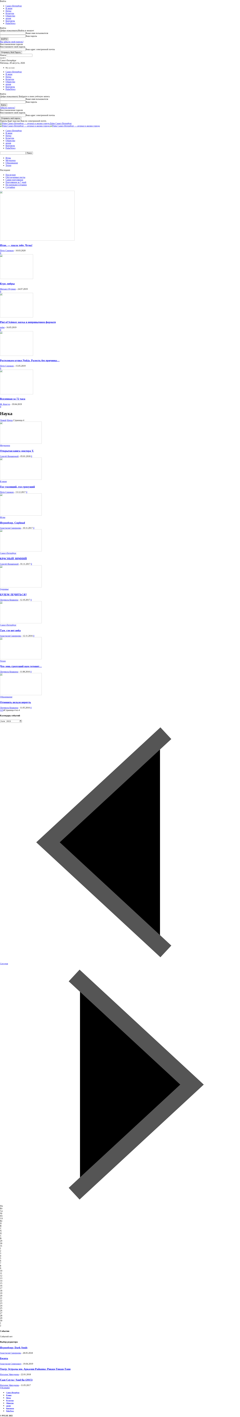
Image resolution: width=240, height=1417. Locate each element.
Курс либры (7, 283)
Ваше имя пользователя (37, 33)
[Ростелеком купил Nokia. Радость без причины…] (16, 355)
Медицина (11, 160)
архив (8, 18)
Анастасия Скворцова (10, 528)
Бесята (4, 1358)
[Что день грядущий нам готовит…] (21, 658)
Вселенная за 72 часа (12, 398)
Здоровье (4, 589)
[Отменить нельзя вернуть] (21, 694)
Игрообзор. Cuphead (12, 522)
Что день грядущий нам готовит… (21, 666)
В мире (9, 8)
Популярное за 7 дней (16, 182)
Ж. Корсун (5, 404)
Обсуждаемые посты (15, 177)
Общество (10, 16)
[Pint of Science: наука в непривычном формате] (16, 317)
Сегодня (4, 963)
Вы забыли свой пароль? (11, 42)
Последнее (11, 175)
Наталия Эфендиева (9, 1374)
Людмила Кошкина (9, 600)
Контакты (10, 21)
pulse (2, 327)
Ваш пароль (31, 36)
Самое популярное (14, 180)
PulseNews (10, 23)
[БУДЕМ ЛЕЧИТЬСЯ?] (21, 586)
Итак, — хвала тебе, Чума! (16, 245)
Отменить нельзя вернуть (15, 702)
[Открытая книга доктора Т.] (21, 443)
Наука (8, 11)
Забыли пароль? (7, 107)
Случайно (10, 187)
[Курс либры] (16, 278)
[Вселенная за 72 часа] (16, 393)
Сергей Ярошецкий (9, 456)
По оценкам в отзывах (16, 185)
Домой (3, 420)
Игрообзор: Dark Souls (13, 1347)
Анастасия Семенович (10, 1364)
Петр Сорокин (7, 250)
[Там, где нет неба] (21, 622)
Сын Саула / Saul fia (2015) (16, 1379)
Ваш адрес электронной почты (40, 49)
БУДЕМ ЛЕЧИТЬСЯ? (13, 594)
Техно (8, 165)
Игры (8, 158)
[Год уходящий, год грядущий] (21, 479)
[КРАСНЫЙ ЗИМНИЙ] (21, 550)
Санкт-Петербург (14, 6)
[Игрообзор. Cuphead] (21, 515)
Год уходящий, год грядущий (17, 486)
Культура (10, 13)
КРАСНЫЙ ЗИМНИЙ (13, 558)
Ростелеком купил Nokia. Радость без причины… (30, 360)
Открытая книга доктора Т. (17, 450)
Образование (12, 163)
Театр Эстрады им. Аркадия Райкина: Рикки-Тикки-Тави (35, 1369)
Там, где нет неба (10, 630)
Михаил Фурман (8, 289)
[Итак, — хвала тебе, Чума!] (37, 240)
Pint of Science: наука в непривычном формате (28, 322)
